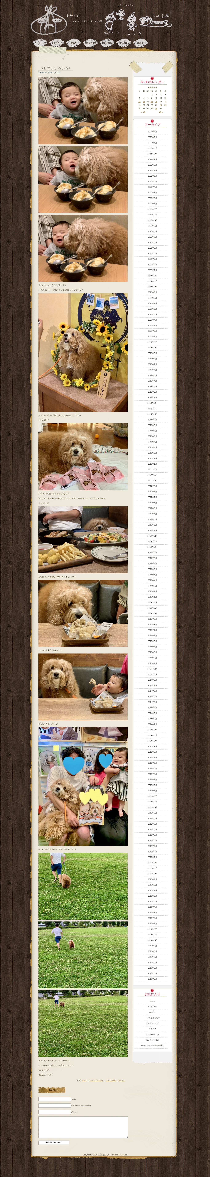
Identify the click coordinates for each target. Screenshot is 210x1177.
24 (161, 105)
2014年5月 (152, 702)
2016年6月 (152, 569)
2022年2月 (152, 198)
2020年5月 (152, 314)
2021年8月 (152, 231)
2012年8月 (152, 818)
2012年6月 (152, 829)
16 (156, 102)
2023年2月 (152, 137)
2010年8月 (152, 951)
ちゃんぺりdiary (152, 1034)
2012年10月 (152, 807)
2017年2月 (152, 525)
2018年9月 (152, 420)
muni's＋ (152, 1012)
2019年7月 (152, 364)
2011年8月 (152, 885)
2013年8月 (152, 752)
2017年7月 (152, 497)
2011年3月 (152, 912)
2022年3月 (152, 193)
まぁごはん (124, 43)
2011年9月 (152, 879)
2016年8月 (152, 558)
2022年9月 (152, 159)
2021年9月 (152, 226)
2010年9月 (152, 946)
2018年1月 (152, 464)
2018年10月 (152, 414)
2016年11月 (152, 541)
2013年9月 (152, 746)
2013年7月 (152, 757)
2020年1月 (152, 337)
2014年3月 (152, 713)
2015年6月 (152, 636)
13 (144, 102)
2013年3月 (152, 780)
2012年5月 (152, 835)
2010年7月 (152, 957)
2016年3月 (152, 586)
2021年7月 (152, 237)
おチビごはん (107, 43)
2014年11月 (152, 674)
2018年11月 (152, 409)
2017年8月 (152, 492)
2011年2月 (152, 918)
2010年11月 (152, 935)
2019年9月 (152, 353)
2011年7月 (152, 890)
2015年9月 (152, 619)
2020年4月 (152, 320)
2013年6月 (152, 763)
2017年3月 (152, 519)
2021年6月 (152, 242)
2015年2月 (152, 658)
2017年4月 (152, 514)
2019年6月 (152, 370)
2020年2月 (152, 331)
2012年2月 (152, 852)
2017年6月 (152, 503)
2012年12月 (152, 796)
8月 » (161, 112)
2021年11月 (152, 215)
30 (156, 109)
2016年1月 (152, 597)
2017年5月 (152, 508)
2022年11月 (152, 148)
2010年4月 (152, 973)
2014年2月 (152, 719)
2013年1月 (152, 791)
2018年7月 (152, 431)
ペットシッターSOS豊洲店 (152, 1045)
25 (165, 105)
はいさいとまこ (152, 1040)
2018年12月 (152, 403)
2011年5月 (152, 901)
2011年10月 (152, 874)
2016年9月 (152, 553)
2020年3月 (152, 325)
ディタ (84, 1080)
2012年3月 (152, 846)
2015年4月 (152, 647)
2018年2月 (152, 458)
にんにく (141, 43)
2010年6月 (152, 962)
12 (139, 102)
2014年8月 (152, 685)
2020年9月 (152, 292)
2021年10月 (152, 220)
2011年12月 (152, 863)
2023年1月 (152, 143)
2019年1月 (152, 397)
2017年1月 (152, 530)
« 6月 (143, 112)
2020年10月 (152, 287)
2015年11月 (152, 608)
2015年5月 (152, 641)
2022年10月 (152, 154)
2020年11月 (152, 281)
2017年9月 (152, 486)
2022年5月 (152, 181)
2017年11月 (152, 475)
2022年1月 (152, 204)
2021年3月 (152, 259)
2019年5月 (152, 375)
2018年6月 (152, 436)
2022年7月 (152, 170)
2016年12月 (152, 536)
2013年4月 (152, 774)
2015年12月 (152, 602)
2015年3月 (152, 652)
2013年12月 (152, 730)
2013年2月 (152, 785)
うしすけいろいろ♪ (55, 68)
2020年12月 (152, 276)
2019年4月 (152, 381)
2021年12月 (152, 209)
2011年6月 (152, 896)
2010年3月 (152, 979)
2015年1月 (152, 663)
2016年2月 (152, 591)
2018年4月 (152, 447)
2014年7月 (152, 691)
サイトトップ (40, 43)
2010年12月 (152, 929)
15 (152, 102)
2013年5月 (152, 768)
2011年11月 (152, 868)
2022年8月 (152, 165)
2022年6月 (152, 176)
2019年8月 (152, 359)
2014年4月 (152, 708)
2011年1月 (152, 924)
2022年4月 (152, 187)
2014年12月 (152, 669)
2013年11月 (152, 735)
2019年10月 (152, 348)
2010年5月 (152, 968)
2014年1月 (152, 724)
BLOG (74, 43)
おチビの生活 (90, 43)
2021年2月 (152, 265)
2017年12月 (152, 469)
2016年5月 (152, 575)
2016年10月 (152, 547)
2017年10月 (152, 481)
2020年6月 (152, 309)
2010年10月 (152, 940)
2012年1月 (152, 857)
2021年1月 (152, 270)
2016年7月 (152, 564)
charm (152, 1001)
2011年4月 (152, 907)
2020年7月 (152, 303)
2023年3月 (152, 132)
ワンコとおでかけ (96, 1080)
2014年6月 (152, 696)
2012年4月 (152, 840)
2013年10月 (152, 741)
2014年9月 (152, 680)
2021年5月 (152, 248)
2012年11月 (152, 802)
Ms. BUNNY (152, 1007)
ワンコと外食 (111, 1080)
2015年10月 (152, 613)
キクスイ (152, 1029)
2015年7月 (152, 630)
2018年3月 (152, 453)
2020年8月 (152, 298)
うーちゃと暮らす (152, 1018)
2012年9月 (152, 813)
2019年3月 (152, 386)
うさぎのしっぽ (152, 1023)
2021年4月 (152, 253)
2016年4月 (152, 580)
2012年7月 (152, 824)
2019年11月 (152, 342)
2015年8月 (152, 624)
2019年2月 (152, 392)
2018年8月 (152, 425)
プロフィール (57, 43)
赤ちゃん (121, 1080)
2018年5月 (152, 442)
